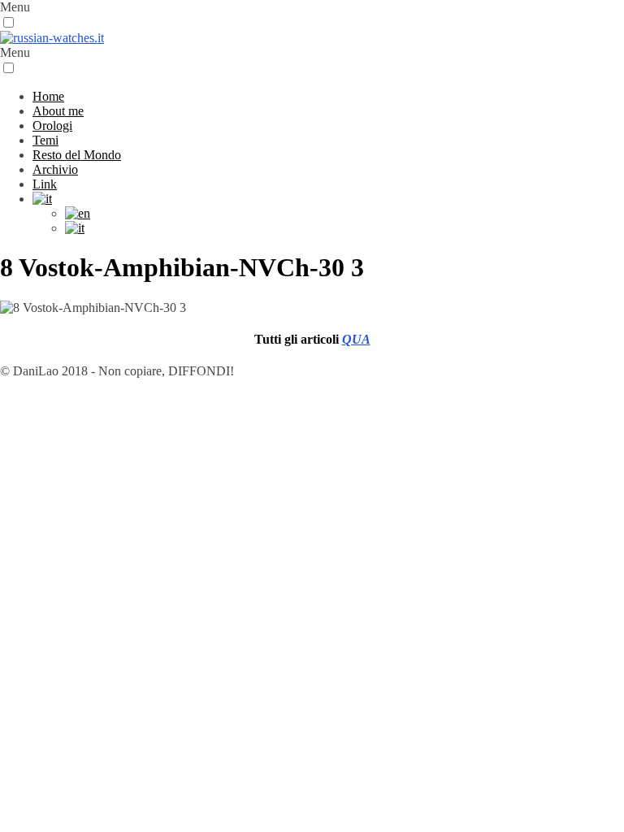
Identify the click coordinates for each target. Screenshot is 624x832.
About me (58, 111)
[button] (8, 22)
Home (48, 96)
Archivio (55, 169)
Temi (45, 140)
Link (44, 184)
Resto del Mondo (76, 155)
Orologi (52, 125)
